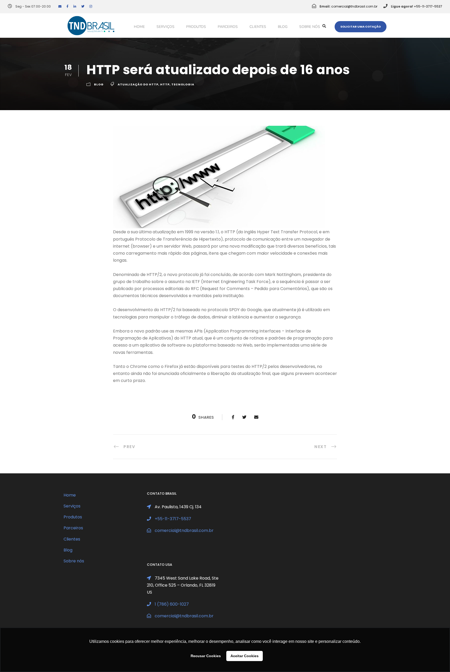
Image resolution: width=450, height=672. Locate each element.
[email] (59, 6)
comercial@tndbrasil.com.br (354, 6)
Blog (283, 26)
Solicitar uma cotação (360, 26)
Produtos (196, 26)
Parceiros (228, 26)
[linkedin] (74, 6)
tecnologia (182, 84)
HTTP (165, 84)
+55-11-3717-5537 (428, 6)
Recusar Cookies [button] (206, 656)
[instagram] (90, 6)
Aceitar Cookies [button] (244, 656)
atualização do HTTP (138, 84)
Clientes (257, 26)
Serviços (165, 26)
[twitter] (82, 6)
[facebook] (67, 6)
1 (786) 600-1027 (172, 604)
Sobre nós (309, 26)
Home (139, 26)
